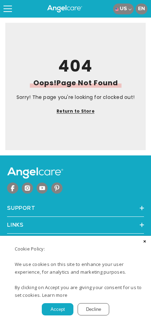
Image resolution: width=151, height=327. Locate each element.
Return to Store (75, 111)
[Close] (144, 242)
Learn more (54, 295)
